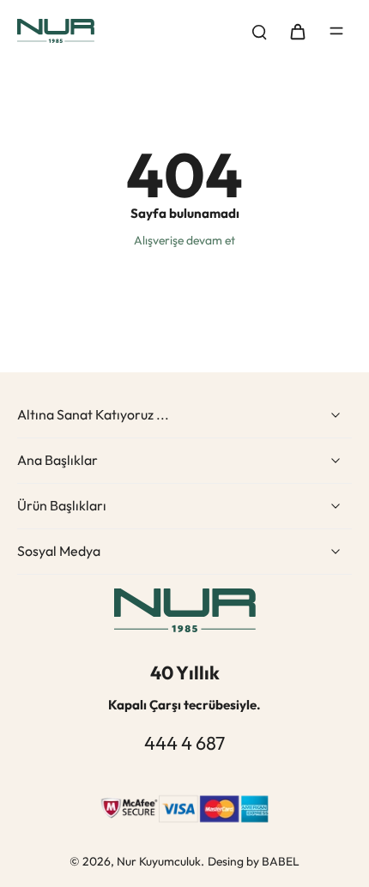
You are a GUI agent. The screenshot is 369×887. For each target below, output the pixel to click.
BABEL (280, 861)
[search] (259, 31)
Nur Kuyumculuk (159, 861)
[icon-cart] (297, 31)
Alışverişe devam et (184, 240)
